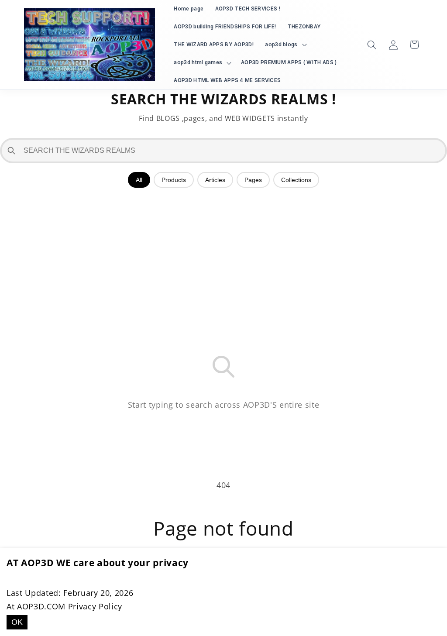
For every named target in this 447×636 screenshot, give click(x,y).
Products (174, 179)
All (139, 179)
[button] (284, 45)
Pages (253, 179)
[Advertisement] (223, 257)
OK (17, 622)
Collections (296, 179)
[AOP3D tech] (90, 45)
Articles (215, 179)
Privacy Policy (95, 606)
